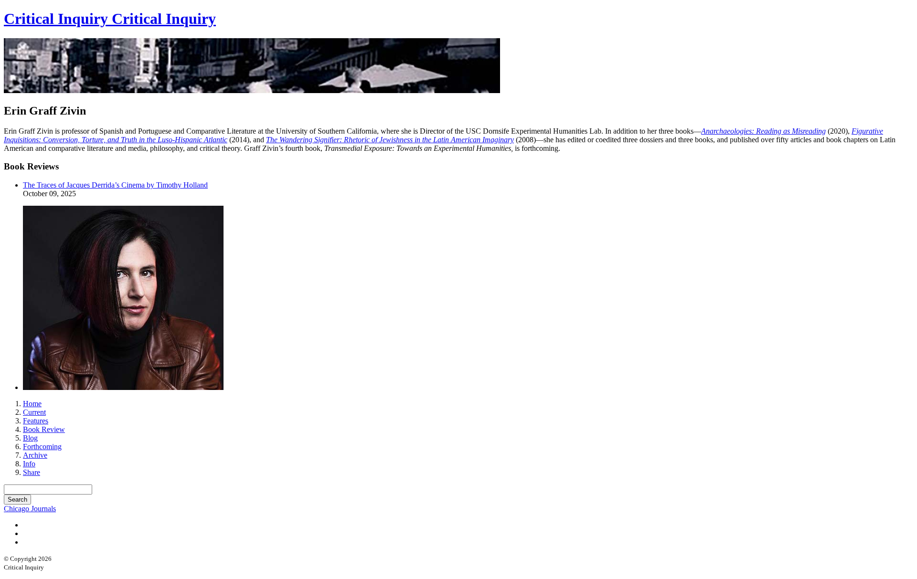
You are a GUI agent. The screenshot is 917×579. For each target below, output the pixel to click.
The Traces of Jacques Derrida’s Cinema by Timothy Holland (115, 185)
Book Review (44, 429)
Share (31, 472)
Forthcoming (42, 446)
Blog (30, 438)
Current (34, 412)
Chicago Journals (30, 509)
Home (32, 404)
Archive (35, 455)
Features (35, 421)
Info (29, 464)
